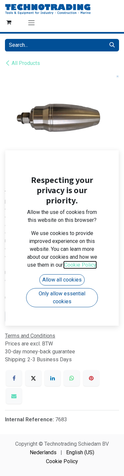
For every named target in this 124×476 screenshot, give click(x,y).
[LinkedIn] (53, 378)
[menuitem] (43, 453)
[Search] (112, 45)
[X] (33, 378)
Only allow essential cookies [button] (62, 297)
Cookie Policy (62, 461)
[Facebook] (14, 378)
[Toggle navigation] (31, 22)
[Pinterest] (91, 378)
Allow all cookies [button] (62, 280)
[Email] (14, 396)
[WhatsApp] (72, 378)
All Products (26, 63)
